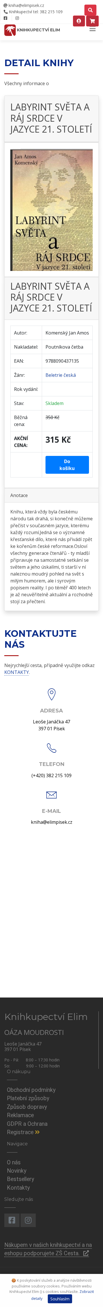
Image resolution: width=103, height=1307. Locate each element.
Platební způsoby (28, 1098)
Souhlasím (60, 1299)
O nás (14, 1162)
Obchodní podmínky (31, 1090)
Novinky (16, 1170)
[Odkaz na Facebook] (5, 18)
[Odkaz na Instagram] (17, 18)
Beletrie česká (60, 375)
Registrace (21, 1132)
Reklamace (20, 1115)
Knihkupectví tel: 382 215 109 (35, 11)
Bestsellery (20, 1179)
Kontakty (18, 1187)
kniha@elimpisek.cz (25, 5)
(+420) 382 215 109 (51, 775)
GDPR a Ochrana (27, 1124)
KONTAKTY (16, 672)
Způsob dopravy (27, 1107)
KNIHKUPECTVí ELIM (38, 30)
